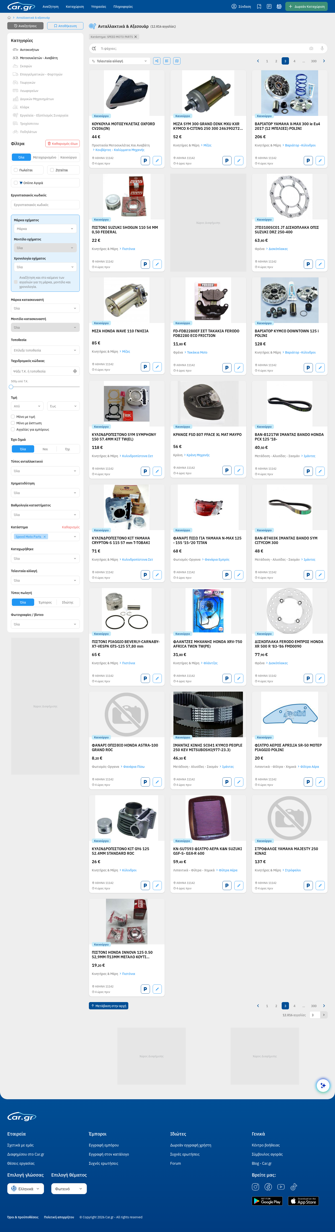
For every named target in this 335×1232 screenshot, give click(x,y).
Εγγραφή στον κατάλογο (109, 1153)
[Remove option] (44, 536)
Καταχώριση (75, 6)
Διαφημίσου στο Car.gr (25, 1153)
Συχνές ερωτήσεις (103, 1163)
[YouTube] (281, 1187)
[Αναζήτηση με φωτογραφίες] (311, 48)
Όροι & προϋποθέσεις (23, 1217)
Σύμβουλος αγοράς (267, 1153)
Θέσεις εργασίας (21, 1163)
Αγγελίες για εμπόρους (32, 429)
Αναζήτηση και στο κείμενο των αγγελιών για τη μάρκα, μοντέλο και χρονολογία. (45, 282)
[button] (241, 6)
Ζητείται (62, 170)
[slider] (11, 387)
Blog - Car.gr (262, 1163)
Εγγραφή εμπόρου (104, 1144)
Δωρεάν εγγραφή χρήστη (190, 1144)
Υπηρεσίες (98, 6)
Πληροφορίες (123, 6)
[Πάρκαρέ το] (145, 160)
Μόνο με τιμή (25, 416)
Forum (175, 1163)
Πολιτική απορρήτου (59, 1217)
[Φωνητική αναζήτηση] (322, 48)
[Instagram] (255, 1187)
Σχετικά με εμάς (20, 1144)
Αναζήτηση (51, 6)
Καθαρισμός (71, 527)
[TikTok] (293, 1187)
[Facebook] (268, 1187)
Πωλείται (26, 170)
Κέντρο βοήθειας (266, 1144)
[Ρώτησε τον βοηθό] (323, 1085)
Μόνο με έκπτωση (29, 423)
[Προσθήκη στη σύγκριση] (157, 160)
